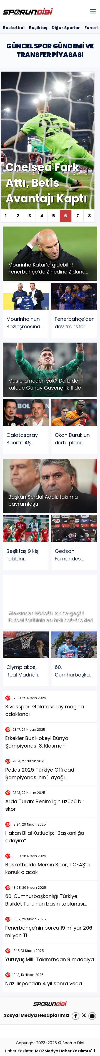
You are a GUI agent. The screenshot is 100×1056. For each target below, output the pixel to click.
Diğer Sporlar (66, 27)
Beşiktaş (38, 27)
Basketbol (13, 27)
